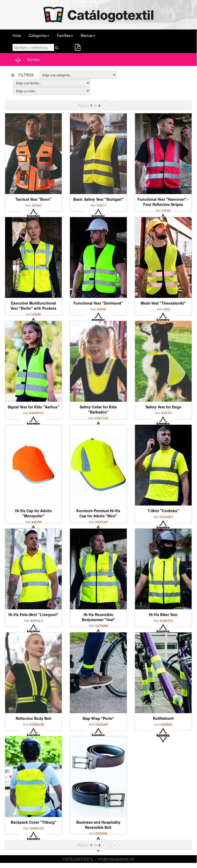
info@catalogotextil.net (115, 859)
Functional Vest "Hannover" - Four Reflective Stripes (163, 202)
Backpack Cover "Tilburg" (33, 822)
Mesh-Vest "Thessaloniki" (163, 303)
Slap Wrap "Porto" (98, 718)
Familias (63, 35)
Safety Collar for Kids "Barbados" (98, 409)
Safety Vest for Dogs (163, 406)
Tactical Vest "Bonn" (33, 199)
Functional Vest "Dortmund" (98, 303)
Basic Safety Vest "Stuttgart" (98, 199)
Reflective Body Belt (33, 718)
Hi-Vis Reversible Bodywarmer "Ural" (98, 617)
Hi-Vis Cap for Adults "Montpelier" (33, 513)
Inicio (17, 35)
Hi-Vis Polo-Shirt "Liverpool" (33, 614)
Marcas (87, 35)
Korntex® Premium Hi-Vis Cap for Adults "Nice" (98, 513)
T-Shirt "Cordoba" (163, 510)
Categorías (38, 35)
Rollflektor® (163, 718)
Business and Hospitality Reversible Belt (98, 825)
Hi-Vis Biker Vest (163, 614)
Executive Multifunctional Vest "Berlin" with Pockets (33, 305)
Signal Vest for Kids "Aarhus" (33, 406)
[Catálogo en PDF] (77, 48)
